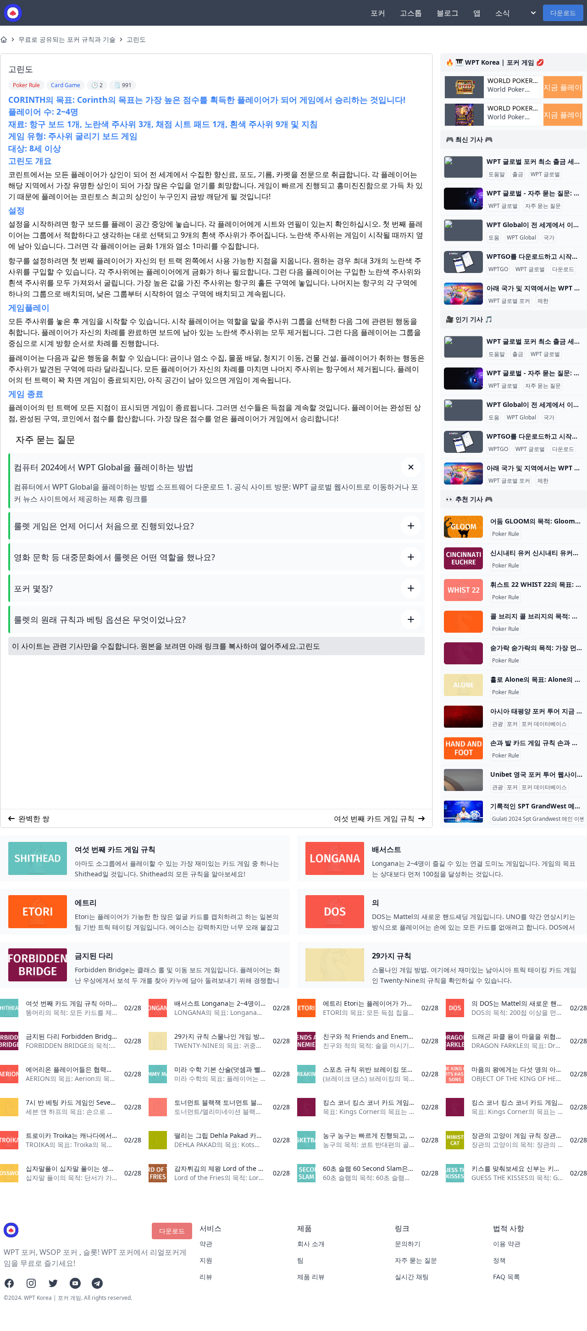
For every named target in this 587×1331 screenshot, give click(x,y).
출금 (517, 174)
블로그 (448, 13)
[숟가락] (463, 653)
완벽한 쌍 (34, 818)
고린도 (136, 39)
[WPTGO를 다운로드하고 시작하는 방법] (463, 262)
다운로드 (563, 12)
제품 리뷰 (311, 1276)
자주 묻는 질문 (543, 206)
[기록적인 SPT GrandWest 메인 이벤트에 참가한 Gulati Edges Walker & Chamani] (463, 812)
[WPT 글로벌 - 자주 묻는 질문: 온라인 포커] (463, 199)
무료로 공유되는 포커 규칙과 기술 (67, 39)
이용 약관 (507, 1243)
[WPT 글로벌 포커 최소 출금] (463, 167)
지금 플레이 (562, 87)
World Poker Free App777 (506, 94)
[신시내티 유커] (463, 558)
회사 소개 (311, 1243)
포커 (378, 13)
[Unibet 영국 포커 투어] (463, 780)
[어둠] (463, 527)
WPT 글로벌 (545, 174)
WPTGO (498, 269)
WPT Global (521, 237)
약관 (205, 1243)
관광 (497, 724)
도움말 (496, 174)
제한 (542, 301)
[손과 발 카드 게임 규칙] (463, 748)
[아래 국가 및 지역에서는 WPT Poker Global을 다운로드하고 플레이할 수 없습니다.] (463, 294)
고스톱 (411, 13)
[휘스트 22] (463, 590)
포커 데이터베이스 (544, 724)
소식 (502, 13)
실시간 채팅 (412, 1276)
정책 (499, 1260)
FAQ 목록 (506, 1276)
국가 (548, 237)
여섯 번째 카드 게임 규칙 (374, 818)
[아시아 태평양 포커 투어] (463, 717)
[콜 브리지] (463, 622)
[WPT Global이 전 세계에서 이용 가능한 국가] (463, 230)
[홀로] (463, 685)
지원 (205, 1260)
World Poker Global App (510, 81)
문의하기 (408, 1243)
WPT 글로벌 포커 (509, 301)
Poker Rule (505, 534)
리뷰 (205, 1276)
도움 (493, 237)
